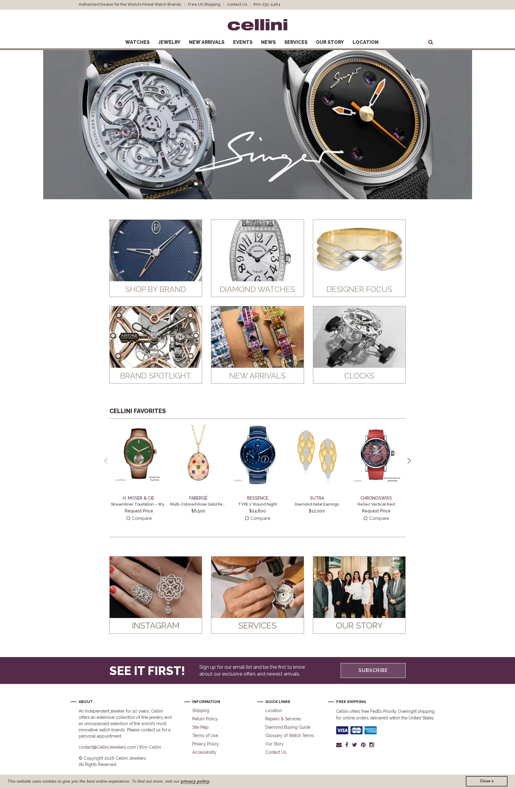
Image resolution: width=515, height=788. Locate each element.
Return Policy (205, 718)
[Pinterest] (363, 744)
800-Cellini (150, 747)
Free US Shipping (204, 4)
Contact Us (237, 4)
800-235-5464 (266, 4)
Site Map (200, 727)
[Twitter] (354, 744)
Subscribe (373, 670)
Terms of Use (205, 735)
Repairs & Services (283, 718)
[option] (257, 124)
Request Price (139, 511)
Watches (137, 42)
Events (242, 42)
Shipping (200, 710)
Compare (141, 518)
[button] (18, 124)
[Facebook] (346, 744)
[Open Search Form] (430, 42)
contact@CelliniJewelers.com (107, 747)
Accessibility (204, 752)
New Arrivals (206, 42)
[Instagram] (371, 744)
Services (296, 42)
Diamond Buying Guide (287, 727)
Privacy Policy (205, 743)
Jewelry (169, 42)
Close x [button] (487, 781)
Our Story (330, 42)
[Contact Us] (339, 744)
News (268, 42)
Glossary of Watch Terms (289, 735)
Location (366, 42)
